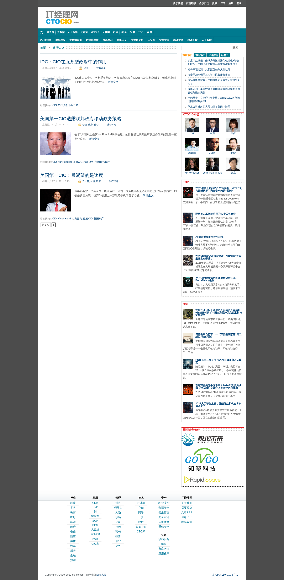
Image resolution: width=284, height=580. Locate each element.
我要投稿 (186, 507)
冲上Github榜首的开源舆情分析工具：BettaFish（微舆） (216, 279)
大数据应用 (137, 40)
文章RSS (186, 512)
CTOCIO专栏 (190, 114)
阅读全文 (113, 81)
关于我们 (178, 3)
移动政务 (89, 161)
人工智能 (207, 40)
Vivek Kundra (65, 218)
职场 (118, 517)
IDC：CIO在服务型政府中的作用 (73, 61)
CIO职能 (62, 105)
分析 (92, 181)
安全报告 (164, 40)
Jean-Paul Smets (212, 172)
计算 (141, 517)
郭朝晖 (192, 153)
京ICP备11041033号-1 (225, 574)
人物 (118, 512)
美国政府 (99, 218)
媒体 (73, 541)
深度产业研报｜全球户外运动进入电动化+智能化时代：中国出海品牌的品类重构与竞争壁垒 (218, 313)
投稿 (214, 3)
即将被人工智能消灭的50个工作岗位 (215, 213)
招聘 (118, 526)
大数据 (95, 529)
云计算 (85, 181)
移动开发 (193, 40)
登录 (239, 3)
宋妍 (233, 133)
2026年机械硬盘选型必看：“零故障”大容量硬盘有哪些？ (218, 257)
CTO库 (141, 531)
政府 (86, 68)
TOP (185, 182)
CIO (54, 105)
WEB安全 (164, 502)
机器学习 (108, 40)
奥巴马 (78, 218)
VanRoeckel (65, 161)
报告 (185, 304)
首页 (43, 47)
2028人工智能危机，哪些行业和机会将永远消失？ (218, 404)
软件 (141, 522)
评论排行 (213, 55)
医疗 (73, 517)
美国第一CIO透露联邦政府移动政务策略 (80, 118)
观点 (118, 502)
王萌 (192, 133)
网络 (141, 512)
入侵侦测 (163, 522)
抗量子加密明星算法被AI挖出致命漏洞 (209, 74)
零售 (73, 507)
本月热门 (200, 55)
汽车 (73, 545)
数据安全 (163, 507)
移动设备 (163, 539)
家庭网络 (163, 548)
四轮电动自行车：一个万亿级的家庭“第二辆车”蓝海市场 (218, 335)
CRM (95, 502)
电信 (73, 531)
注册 (230, 3)
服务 (73, 550)
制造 (73, 502)
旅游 (73, 560)
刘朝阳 (212, 153)
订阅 (222, 3)
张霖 (233, 172)
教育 (73, 512)
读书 (118, 531)
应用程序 (163, 553)
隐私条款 (186, 522)
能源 (73, 522)
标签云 (225, 55)
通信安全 (163, 526)
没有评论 (101, 68)
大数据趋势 (75, 40)
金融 (73, 555)
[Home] (41, 32)
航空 (73, 536)
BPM (95, 525)
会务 (118, 545)
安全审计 (163, 517)
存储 (141, 507)
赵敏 (233, 153)
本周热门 (188, 55)
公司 (118, 522)
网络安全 (122, 40)
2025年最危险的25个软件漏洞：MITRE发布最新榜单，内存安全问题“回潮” (218, 189)
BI (95, 511)
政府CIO (58, 47)
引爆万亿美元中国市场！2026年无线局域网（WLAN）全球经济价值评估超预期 (218, 386)
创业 (118, 541)
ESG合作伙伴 (191, 429)
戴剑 (212, 133)
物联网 (95, 516)
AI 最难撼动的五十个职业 (209, 236)
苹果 (164, 544)
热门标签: (45, 40)
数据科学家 (92, 40)
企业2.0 (95, 534)
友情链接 (191, 3)
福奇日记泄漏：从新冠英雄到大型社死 (209, 69)
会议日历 (204, 3)
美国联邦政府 (102, 161)
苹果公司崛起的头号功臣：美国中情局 (209, 106)
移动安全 (178, 40)
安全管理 (163, 512)
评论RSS (186, 517)
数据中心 (141, 526)
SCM (95, 520)
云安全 (151, 40)
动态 (84, 124)
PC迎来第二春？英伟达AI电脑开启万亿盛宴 (218, 361)
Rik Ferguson (192, 172)
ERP (95, 507)
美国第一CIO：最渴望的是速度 (71, 175)
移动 (96, 124)
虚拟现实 (60, 40)
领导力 (118, 507)
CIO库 (95, 543)
